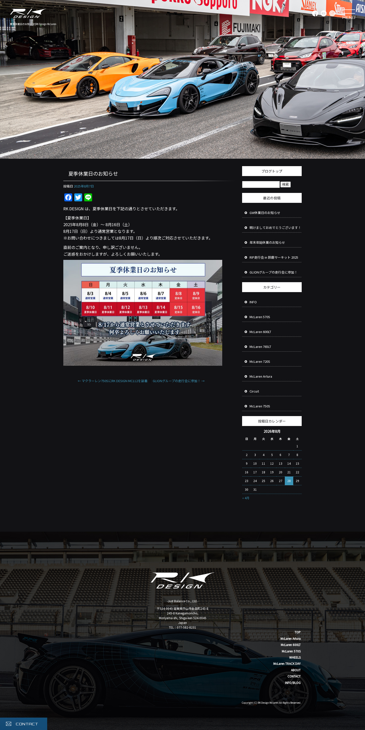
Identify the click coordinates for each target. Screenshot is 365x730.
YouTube (323, 13)
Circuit (254, 391)
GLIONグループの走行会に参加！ (179, 380)
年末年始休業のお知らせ (267, 242)
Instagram (332, 13)
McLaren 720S (260, 361)
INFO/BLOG (293, 682)
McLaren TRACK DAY (287, 663)
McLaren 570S (260, 316)
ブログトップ (271, 171)
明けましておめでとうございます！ (275, 227)
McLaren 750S (260, 406)
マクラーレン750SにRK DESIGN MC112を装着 (112, 380)
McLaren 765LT (260, 346)
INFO (253, 302)
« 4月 (245, 498)
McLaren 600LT (260, 331)
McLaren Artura (261, 376)
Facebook (314, 13)
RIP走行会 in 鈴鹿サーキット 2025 (274, 257)
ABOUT (296, 670)
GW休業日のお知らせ (265, 212)
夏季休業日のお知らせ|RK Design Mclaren (33, 24)
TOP (298, 632)
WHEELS (295, 657)
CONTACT (294, 676)
